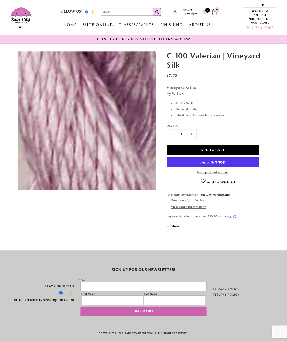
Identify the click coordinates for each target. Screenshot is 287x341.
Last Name (150, 294)
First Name (88, 294)
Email (84, 280)
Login (185, 14)
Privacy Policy (226, 289)
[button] (165, 12)
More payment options (212, 172)
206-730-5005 (260, 28)
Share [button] (175, 226)
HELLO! (187, 10)
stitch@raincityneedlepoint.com (44, 300)
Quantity (173, 126)
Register (194, 14)
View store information (188, 207)
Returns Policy (226, 294)
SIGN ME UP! (143, 311)
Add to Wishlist (221, 182)
